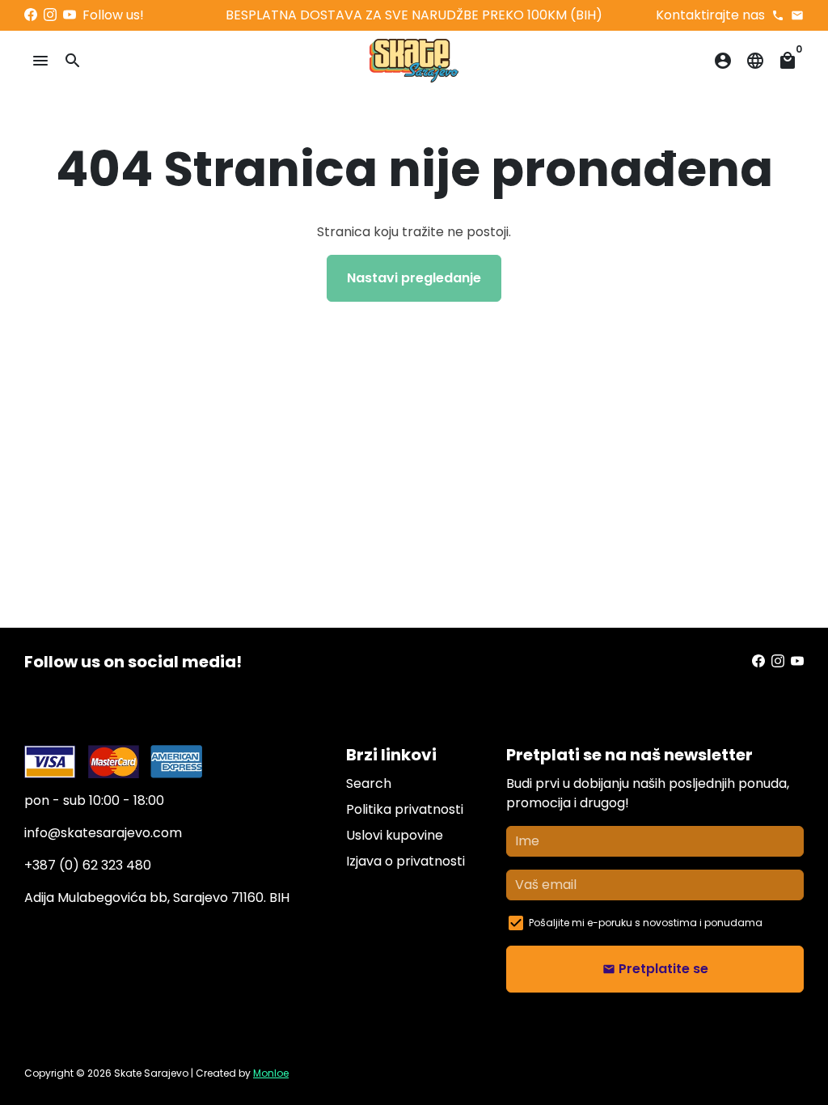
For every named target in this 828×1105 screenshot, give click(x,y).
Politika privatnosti (404, 809)
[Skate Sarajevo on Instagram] (50, 15)
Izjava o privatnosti (405, 861)
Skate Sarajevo (151, 1073)
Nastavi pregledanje (414, 278)
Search (368, 783)
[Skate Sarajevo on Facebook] (30, 15)
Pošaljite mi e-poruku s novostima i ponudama (646, 922)
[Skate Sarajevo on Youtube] (69, 15)
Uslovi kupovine (394, 835)
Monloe (271, 1073)
